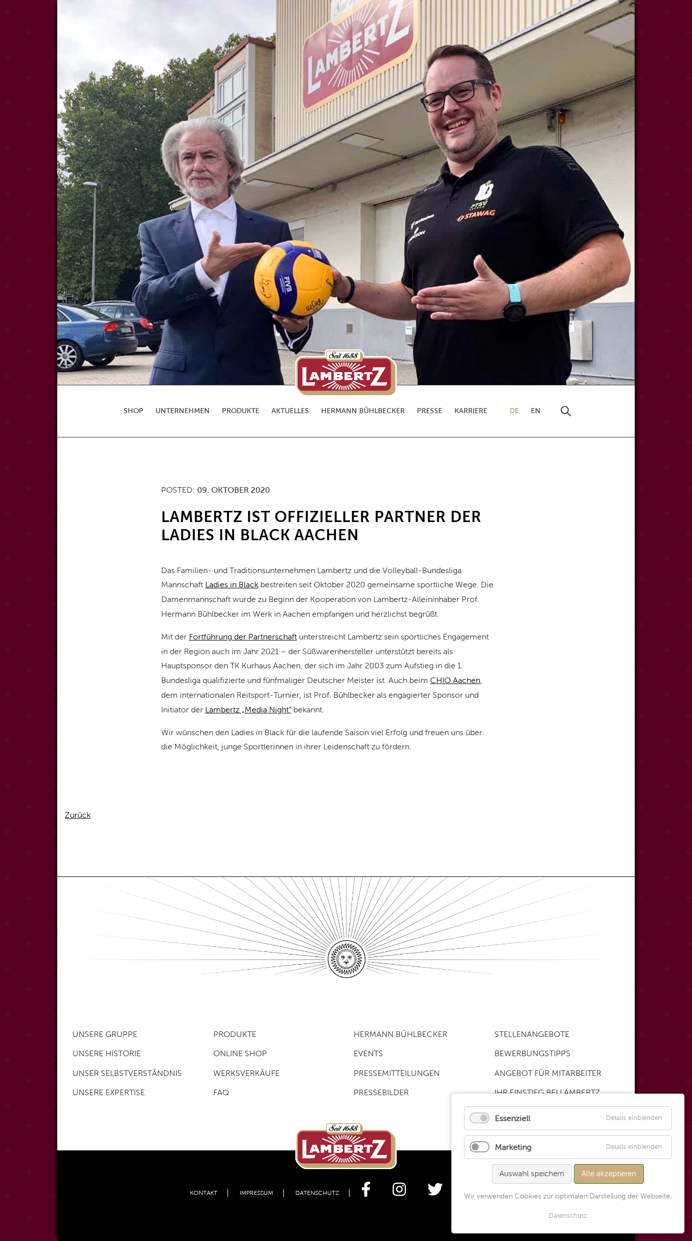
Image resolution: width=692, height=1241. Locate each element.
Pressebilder (381, 1092)
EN (536, 411)
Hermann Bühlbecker (400, 1034)
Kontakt (203, 1192)
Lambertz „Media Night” (248, 709)
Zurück (78, 815)
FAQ (221, 1092)
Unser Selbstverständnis (127, 1073)
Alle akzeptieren (609, 1174)
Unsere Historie (106, 1053)
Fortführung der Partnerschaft (243, 636)
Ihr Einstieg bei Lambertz (547, 1092)
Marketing (513, 1147)
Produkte (234, 1034)
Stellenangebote (531, 1034)
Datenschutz (317, 1192)
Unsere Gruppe (104, 1034)
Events (368, 1053)
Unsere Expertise (108, 1092)
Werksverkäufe (246, 1073)
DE (514, 411)
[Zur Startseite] (346, 372)
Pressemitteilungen (397, 1073)
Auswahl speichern (531, 1174)
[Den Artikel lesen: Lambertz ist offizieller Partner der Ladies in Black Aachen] (346, 191)
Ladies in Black (231, 584)
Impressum (256, 1192)
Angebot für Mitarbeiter (547, 1073)
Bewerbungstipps (532, 1053)
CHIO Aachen (455, 680)
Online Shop (240, 1053)
